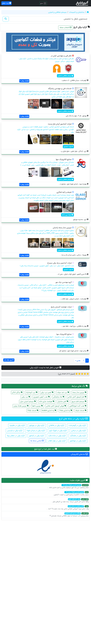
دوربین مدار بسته (79, 392)
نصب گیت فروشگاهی (77, 406)
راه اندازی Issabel (48, 410)
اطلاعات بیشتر (25, 81)
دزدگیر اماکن (16, 392)
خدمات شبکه (80, 410)
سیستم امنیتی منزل (27, 401)
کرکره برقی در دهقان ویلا (16, 435)
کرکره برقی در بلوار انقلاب (57, 440)
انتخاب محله (65, 27)
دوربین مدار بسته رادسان (62, 227)
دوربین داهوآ (36, 406)
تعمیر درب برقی (46, 392)
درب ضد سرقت (62, 392)
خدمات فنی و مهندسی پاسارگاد (59, 88)
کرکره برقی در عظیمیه (17, 425)
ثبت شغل (5, 3)
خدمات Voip (32, 410)
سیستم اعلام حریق (78, 401)
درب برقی (25, 397)
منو (41, 3)
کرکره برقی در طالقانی (56, 425)
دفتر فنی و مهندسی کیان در (61, 55)
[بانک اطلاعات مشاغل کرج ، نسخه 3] (82, 3)
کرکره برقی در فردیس (14, 430)
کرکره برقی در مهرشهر (36, 425)
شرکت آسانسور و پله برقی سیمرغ (59, 263)
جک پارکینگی (58, 397)
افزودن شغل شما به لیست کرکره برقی (44, 367)
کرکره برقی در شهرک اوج (58, 430)
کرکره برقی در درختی (78, 430)
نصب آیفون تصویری (41, 397)
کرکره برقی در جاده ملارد (57, 435)
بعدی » (77, 360)
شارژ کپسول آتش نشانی (76, 397)
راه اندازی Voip (65, 410)
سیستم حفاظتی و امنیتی (57, 12)
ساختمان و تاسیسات (76, 12)
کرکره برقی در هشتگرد (78, 435)
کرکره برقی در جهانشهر (78, 440)
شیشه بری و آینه (67, 215)
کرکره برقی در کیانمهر (36, 435)
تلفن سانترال (62, 401)
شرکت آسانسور (68, 147)
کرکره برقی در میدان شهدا (36, 430)
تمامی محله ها (36, 440)
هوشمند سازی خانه (46, 401)
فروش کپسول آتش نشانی (55, 406)
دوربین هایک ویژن (20, 406)
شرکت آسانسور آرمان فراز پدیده (59, 124)
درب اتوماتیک (31, 392)
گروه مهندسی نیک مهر (63, 282)
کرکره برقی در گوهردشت (77, 425)
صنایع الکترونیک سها (63, 159)
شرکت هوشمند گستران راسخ (61, 307)
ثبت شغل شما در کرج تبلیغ (44, 449)
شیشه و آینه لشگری (64, 192)
